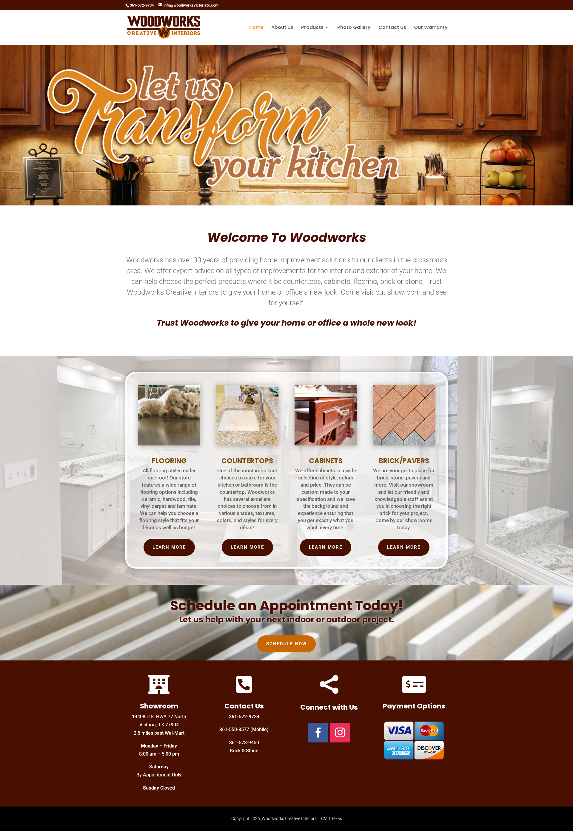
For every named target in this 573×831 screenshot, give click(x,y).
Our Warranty (431, 28)
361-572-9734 (244, 716)
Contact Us (392, 28)
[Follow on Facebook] (318, 732)
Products (312, 28)
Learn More (169, 547)
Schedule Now (286, 643)
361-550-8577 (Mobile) (244, 729)
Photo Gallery (354, 28)
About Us (282, 28)
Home (256, 28)
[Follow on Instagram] (340, 732)
